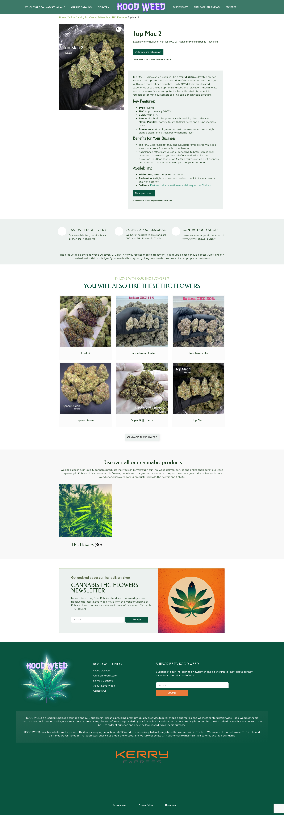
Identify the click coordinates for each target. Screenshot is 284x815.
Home (62, 17)
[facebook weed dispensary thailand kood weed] (133, 784)
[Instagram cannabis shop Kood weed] (150, 784)
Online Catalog (81, 7)
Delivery (103, 7)
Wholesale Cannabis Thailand (45, 7)
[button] (118, 29)
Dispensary (180, 7)
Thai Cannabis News (207, 7)
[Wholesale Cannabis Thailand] (141, 7)
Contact (230, 7)
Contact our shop (200, 230)
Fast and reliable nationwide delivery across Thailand (181, 185)
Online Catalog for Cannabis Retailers (89, 17)
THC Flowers (119, 17)
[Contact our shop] (176, 231)
